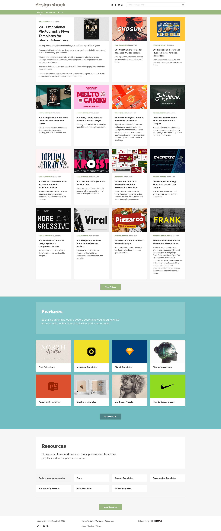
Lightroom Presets (124, 402)
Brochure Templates (86, 402)
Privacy (99, 526)
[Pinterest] (119, 5)
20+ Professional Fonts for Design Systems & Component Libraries (51, 243)
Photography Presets (49, 488)
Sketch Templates (123, 367)
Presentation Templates (164, 478)
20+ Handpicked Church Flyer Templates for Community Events (53, 120)
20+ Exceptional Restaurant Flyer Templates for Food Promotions (166, 53)
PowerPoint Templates (161, 236)
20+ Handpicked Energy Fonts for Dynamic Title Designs (164, 184)
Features (99, 521)
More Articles (110, 287)
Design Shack (50, 5)
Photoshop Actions (162, 367)
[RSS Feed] (122, 5)
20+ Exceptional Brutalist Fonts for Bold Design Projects (89, 243)
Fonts (79, 478)
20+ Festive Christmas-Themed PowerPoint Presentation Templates (126, 184)
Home (84, 521)
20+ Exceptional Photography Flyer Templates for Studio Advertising (54, 34)
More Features (110, 416)
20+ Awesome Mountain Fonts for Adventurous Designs (165, 120)
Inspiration (119, 177)
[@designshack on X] (38, 526)
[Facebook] (115, 5)
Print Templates (84, 488)
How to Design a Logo (164, 402)
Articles (40, 12)
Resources (50, 12)
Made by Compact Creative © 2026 (51, 521)
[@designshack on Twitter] (112, 5)
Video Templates (123, 488)
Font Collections (121, 45)
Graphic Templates (124, 478)
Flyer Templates (44, 22)
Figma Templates (121, 113)
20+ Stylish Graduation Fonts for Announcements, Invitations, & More (53, 184)
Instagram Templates (87, 367)
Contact (91, 526)
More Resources (110, 507)
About (60, 12)
